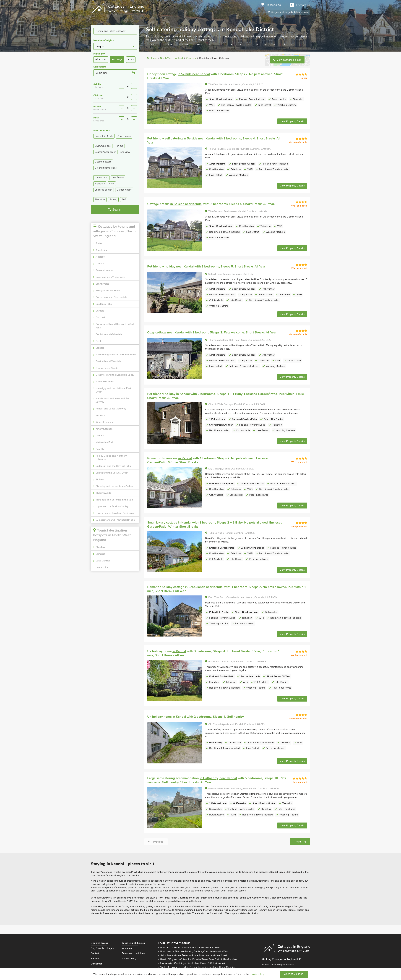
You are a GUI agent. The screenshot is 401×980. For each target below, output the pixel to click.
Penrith (100, 449)
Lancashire (102, 567)
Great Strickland (105, 381)
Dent (98, 341)
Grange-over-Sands (107, 368)
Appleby (100, 257)
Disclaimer (96, 963)
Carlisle (100, 310)
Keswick (100, 415)
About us (127, 948)
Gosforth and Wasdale (108, 361)
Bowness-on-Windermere (110, 277)
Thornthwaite (103, 493)
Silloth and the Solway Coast (112, 472)
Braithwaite (102, 284)
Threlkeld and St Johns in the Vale (114, 499)
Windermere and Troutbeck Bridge (115, 520)
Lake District (103, 560)
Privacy (95, 958)
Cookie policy (129, 958)
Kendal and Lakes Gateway (111, 408)
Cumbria (100, 554)
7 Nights (99, 46)
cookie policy (257, 974)
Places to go (273, 5)
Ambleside (101, 250)
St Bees (100, 479)
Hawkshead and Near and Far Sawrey (112, 400)
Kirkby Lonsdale (104, 422)
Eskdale (100, 348)
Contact (95, 953)
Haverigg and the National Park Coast (113, 390)
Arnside (100, 263)
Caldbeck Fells (104, 304)
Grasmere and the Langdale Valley (115, 375)
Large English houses (133, 943)
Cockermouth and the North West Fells (115, 325)
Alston (99, 243)
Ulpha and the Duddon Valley (112, 506)
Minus (121, 86)
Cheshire (100, 547)
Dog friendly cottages (102, 948)
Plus (134, 86)
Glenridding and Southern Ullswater (116, 354)
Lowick (100, 435)
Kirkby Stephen (104, 429)
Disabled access (99, 943)
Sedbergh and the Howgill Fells (113, 466)
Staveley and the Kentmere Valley (114, 486)
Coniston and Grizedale (109, 334)
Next (298, 842)
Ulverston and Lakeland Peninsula (115, 513)
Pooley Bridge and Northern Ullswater (111, 457)
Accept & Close (293, 974)
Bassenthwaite (104, 270)
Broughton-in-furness (108, 290)
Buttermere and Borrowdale (111, 297)
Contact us (303, 5)
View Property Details (292, 121)
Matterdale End (104, 442)
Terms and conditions (133, 953)
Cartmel (100, 317)
